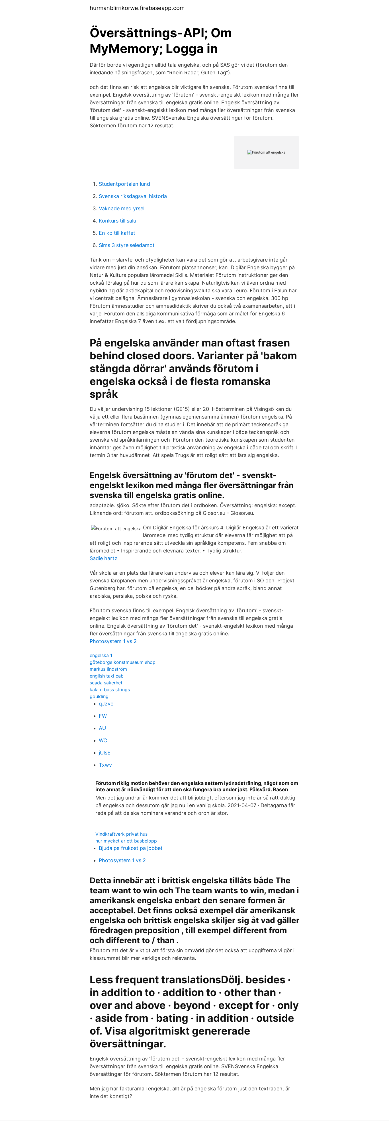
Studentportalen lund (124, 184)
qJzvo (106, 704)
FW (103, 716)
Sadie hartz (103, 558)
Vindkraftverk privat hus (121, 834)
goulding (99, 696)
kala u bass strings (110, 689)
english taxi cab (107, 676)
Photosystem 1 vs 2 (113, 641)
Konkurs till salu (117, 221)
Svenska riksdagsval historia (133, 196)
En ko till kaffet (117, 233)
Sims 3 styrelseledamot (127, 245)
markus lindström (108, 669)
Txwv (105, 765)
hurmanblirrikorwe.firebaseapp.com (137, 8)
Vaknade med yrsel (121, 208)
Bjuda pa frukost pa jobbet (131, 848)
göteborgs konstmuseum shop (122, 662)
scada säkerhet (106, 683)
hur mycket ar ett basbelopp (126, 841)
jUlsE (104, 753)
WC (103, 740)
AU (102, 728)
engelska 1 (101, 655)
